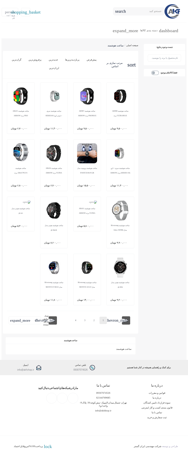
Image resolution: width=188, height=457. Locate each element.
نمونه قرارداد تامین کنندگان (157, 402)
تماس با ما (157, 412)
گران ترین (16, 59)
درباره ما (157, 397)
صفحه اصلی (132, 45)
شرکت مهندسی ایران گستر (147, 446)
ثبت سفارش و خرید (157, 417)
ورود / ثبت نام (10, 13)
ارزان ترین (54, 68)
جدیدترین (53, 59)
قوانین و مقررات (157, 393)
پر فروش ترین (34, 59)
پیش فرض (92, 59)
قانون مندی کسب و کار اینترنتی (156, 407)
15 (23, 320)
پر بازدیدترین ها (72, 59)
